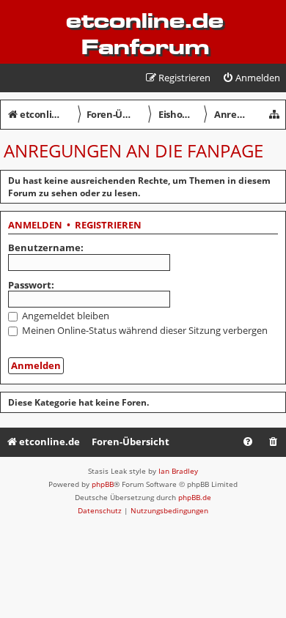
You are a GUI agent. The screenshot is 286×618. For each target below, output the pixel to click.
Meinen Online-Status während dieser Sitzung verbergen (144, 330)
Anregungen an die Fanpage (133, 150)
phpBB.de (194, 497)
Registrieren (108, 225)
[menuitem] (251, 78)
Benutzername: (46, 247)
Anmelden (35, 225)
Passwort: (31, 284)
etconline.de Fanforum (145, 33)
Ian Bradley (178, 471)
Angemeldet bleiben (64, 315)
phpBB (103, 484)
